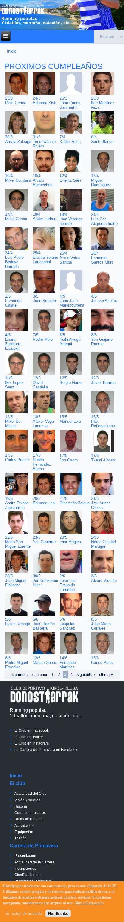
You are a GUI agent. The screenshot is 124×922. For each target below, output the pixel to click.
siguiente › (86, 674)
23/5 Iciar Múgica (70, 539)
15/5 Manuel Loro (70, 419)
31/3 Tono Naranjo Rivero (44, 141)
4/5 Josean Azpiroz (104, 298)
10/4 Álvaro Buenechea (42, 180)
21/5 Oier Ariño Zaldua (75, 500)
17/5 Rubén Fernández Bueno (42, 462)
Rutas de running (28, 819)
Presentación (25, 856)
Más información (89, 903)
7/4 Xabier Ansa (70, 139)
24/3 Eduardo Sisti (44, 100)
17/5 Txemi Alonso (103, 457)
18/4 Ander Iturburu (45, 216)
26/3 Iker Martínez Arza (102, 103)
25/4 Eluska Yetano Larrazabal (45, 257)
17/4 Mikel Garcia (16, 216)
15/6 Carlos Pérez (102, 660)
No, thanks (58, 913)
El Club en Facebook (31, 730)
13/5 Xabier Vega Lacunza (43, 421)
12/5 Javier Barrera (103, 380)
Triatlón (20, 838)
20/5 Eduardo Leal (44, 500)
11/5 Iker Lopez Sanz (14, 382)
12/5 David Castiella (40, 382)
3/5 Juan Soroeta (44, 298)
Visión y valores (27, 800)
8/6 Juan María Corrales (101, 623)
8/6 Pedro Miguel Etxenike (16, 662)
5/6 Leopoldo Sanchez (67, 623)
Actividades (23, 826)
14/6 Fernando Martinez (68, 662)
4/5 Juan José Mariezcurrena (72, 300)
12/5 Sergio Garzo (71, 380)
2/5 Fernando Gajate (13, 300)
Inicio (11, 51)
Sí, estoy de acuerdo (23, 913)
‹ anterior (39, 674)
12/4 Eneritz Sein (70, 178)
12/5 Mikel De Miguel (12, 421)
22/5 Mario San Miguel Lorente (18, 542)
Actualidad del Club (30, 793)
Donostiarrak (44, 695)
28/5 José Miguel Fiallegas (15, 580)
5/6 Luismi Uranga (17, 621)
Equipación (23, 832)
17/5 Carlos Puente (17, 457)
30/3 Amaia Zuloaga (18, 139)
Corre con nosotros (30, 813)
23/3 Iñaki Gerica (15, 100)
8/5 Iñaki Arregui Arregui (70, 339)
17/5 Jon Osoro (69, 457)
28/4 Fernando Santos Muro (102, 258)
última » (106, 674)
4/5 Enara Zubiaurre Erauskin (13, 342)
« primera (19, 674)
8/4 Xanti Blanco (102, 139)
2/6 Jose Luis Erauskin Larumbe (68, 583)
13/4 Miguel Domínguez (101, 180)
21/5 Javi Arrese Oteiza (101, 503)
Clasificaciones (26, 875)
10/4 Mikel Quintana (18, 178)
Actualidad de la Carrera (34, 862)
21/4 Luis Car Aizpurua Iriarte (104, 219)
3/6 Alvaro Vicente (104, 578)
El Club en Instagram (31, 743)
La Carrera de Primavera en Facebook (45, 750)
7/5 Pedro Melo (43, 337)
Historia (20, 806)
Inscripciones (25, 868)
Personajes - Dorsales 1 (34, 881)
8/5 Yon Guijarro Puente (102, 339)
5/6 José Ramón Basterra (44, 623)
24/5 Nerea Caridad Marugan (103, 542)
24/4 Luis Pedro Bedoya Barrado (14, 260)
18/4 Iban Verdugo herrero (71, 219)
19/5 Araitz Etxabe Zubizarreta (17, 503)
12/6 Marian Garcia (45, 660)
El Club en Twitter (28, 737)
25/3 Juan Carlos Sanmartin (70, 103)
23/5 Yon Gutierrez (45, 539)
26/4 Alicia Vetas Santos (70, 258)
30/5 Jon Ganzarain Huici (45, 580)
